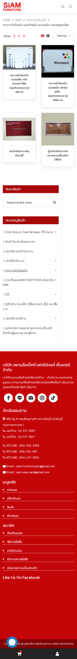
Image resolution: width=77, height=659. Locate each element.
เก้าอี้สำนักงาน (14, 260)
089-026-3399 (29, 445)
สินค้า (18, 20)
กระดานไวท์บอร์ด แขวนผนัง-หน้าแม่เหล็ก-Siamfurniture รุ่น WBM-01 (58, 91)
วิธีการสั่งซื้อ (14, 542)
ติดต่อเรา (13, 515)
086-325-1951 (28, 451)
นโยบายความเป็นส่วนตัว (22, 568)
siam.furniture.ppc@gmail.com (35, 466)
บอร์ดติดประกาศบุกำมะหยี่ (19, 153)
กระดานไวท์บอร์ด (36, 20)
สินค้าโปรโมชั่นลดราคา (20, 241)
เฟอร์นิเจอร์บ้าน (15, 318)
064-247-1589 (29, 457)
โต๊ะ (7, 294)
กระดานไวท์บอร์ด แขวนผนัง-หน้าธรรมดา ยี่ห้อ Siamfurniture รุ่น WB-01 (19, 83)
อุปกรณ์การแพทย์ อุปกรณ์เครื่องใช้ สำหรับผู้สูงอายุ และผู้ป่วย (27, 330)
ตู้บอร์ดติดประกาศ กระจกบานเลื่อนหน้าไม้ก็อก (57, 155)
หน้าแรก (12, 490)
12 (19, 36)
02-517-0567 (27, 430)
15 (24, 36)
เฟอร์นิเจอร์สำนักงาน (19, 251)
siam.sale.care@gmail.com (33, 472)
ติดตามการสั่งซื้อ (17, 559)
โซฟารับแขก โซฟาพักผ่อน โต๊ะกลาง (29, 232)
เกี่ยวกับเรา (14, 498)
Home (6, 20)
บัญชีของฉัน (15, 533)
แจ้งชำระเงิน (14, 550)
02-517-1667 (26, 436)
